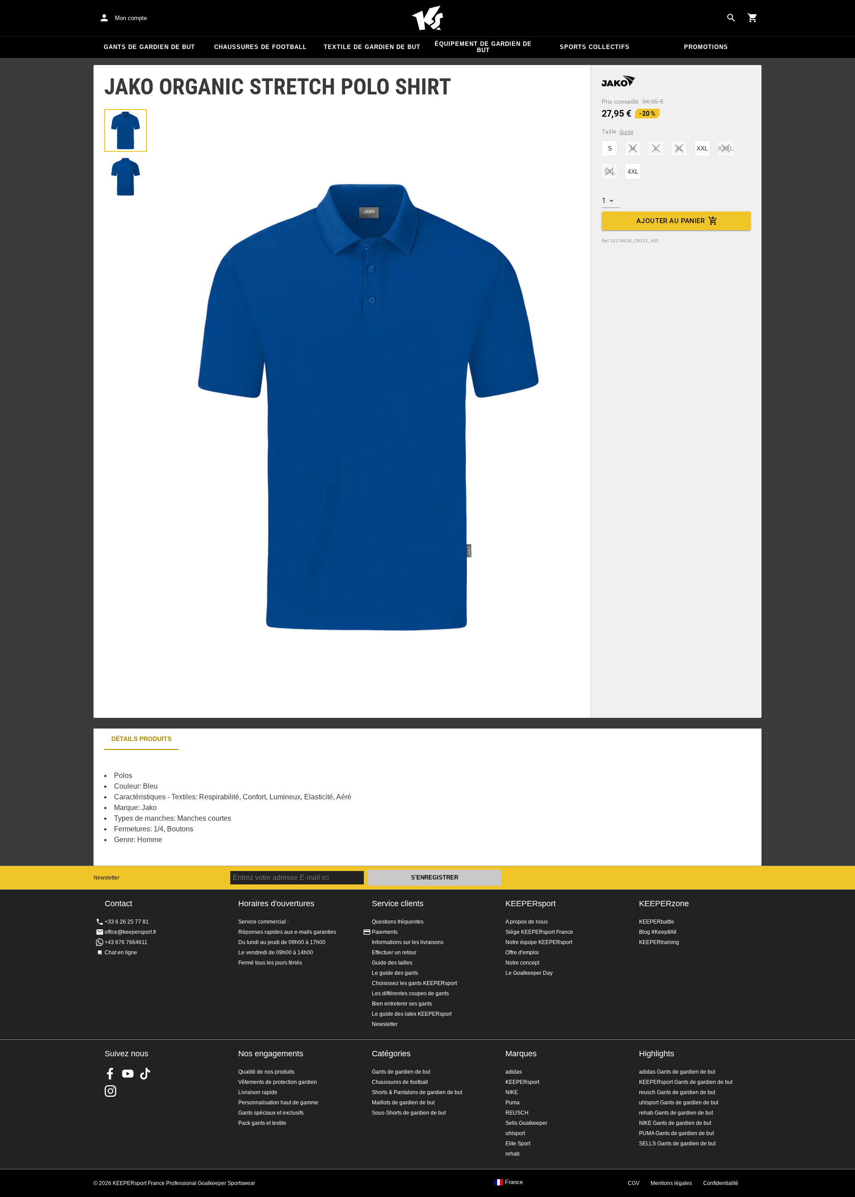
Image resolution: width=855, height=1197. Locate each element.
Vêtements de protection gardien (277, 1082)
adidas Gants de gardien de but (677, 1072)
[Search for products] (731, 18)
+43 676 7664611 (126, 942)
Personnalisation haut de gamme (278, 1102)
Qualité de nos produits (266, 1072)
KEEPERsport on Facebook (110, 1073)
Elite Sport (517, 1143)
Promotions (706, 47)
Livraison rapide (257, 1092)
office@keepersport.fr (130, 932)
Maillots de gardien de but (403, 1102)
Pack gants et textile (262, 1123)
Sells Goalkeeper (526, 1123)
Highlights (656, 1053)
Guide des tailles (392, 963)
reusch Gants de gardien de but (677, 1092)
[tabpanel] (249, 808)
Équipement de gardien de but (483, 47)
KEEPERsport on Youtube (128, 1073)
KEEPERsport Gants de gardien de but (686, 1082)
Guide (626, 132)
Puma (512, 1102)
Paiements (385, 932)
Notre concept (522, 963)
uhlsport (515, 1133)
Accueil (427, 18)
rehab (512, 1154)
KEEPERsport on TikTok (145, 1073)
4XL (633, 171)
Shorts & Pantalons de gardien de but (417, 1092)
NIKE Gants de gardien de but (675, 1123)
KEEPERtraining (659, 942)
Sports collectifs (595, 47)
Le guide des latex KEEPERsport (412, 1014)
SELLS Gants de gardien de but (677, 1143)
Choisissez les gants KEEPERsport (414, 983)
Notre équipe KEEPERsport (538, 942)
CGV (633, 1183)
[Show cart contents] (752, 18)
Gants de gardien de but (149, 47)
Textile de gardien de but (372, 47)
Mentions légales (671, 1183)
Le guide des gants (395, 973)
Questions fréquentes (397, 922)
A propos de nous (526, 922)
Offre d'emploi (522, 952)
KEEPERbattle (656, 922)
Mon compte (131, 18)
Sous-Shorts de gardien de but (409, 1113)
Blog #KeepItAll (657, 932)
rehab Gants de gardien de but (676, 1113)
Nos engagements (270, 1053)
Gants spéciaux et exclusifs (271, 1113)
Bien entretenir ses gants (402, 1004)
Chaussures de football (260, 47)
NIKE (511, 1092)
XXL (702, 148)
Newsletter (106, 878)
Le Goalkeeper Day (529, 973)
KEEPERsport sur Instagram (110, 1091)
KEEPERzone (664, 903)
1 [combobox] (604, 200)
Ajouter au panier (670, 221)
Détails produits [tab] (141, 738)
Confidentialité (720, 1183)
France (514, 1182)
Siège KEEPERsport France (539, 932)
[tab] (125, 130)
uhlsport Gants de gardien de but (678, 1102)
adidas (513, 1072)
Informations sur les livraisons (408, 942)
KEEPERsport (530, 903)
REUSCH (517, 1113)
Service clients (397, 903)
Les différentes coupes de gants (410, 993)
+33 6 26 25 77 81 (127, 922)
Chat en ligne (121, 952)
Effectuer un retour (394, 952)
